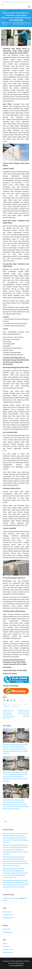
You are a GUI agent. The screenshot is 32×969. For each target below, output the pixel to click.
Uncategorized (7, 932)
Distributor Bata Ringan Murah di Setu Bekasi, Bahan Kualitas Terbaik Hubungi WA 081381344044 (23, 713)
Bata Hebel (6, 706)
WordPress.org (8, 952)
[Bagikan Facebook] (4, 700)
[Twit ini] (7, 700)
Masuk (5, 943)
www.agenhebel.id (17, 965)
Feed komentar (8, 949)
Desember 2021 (8, 915)
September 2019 (8, 918)
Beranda (3, 22)
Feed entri (6, 946)
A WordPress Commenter (11, 898)
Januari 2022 (7, 912)
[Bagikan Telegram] (11, 700)
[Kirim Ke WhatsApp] (14, 700)
